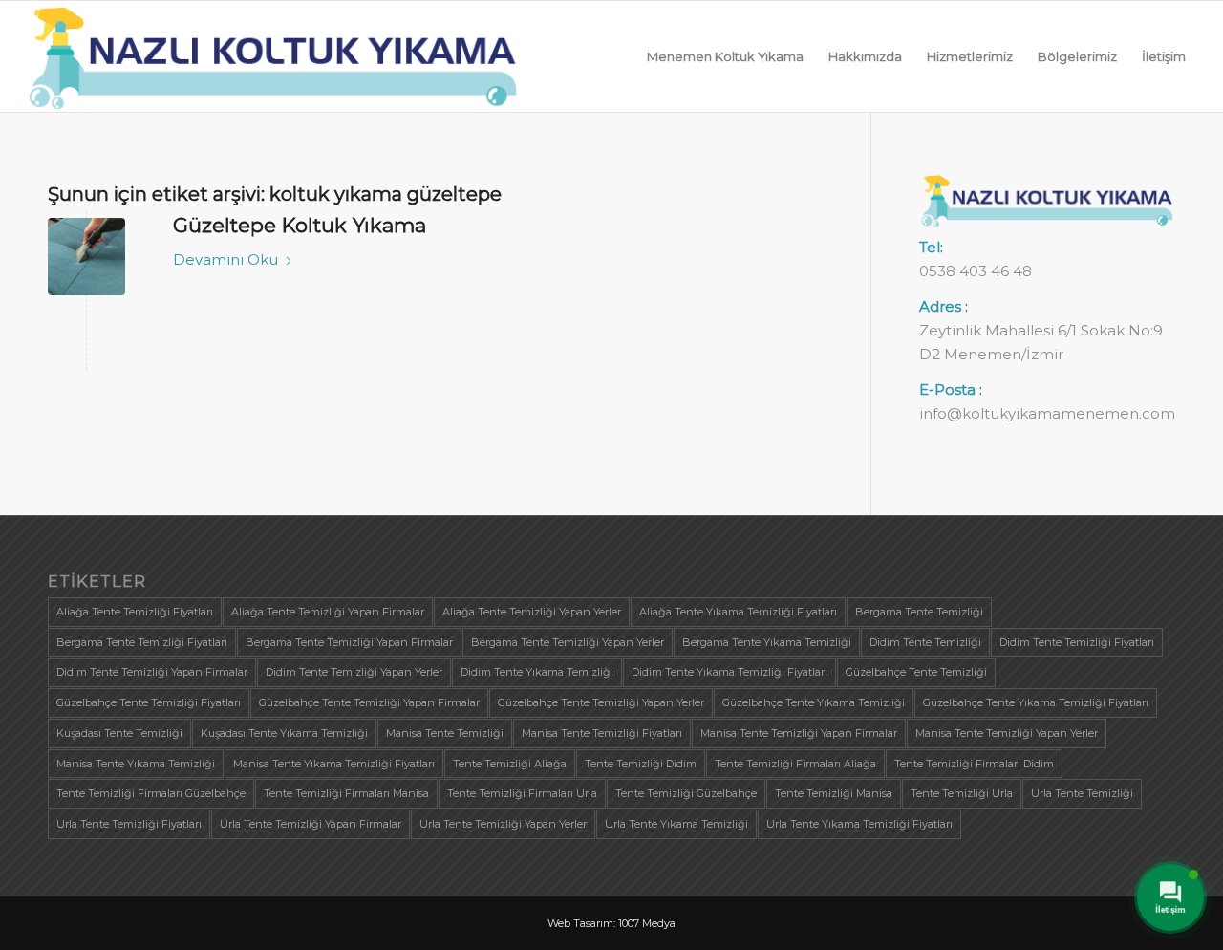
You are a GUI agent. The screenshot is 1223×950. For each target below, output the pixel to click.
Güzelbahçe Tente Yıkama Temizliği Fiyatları (1035, 702)
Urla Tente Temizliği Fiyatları (129, 824)
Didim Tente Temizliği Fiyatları (1076, 642)
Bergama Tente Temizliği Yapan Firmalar (349, 642)
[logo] (273, 56)
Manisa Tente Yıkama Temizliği (135, 763)
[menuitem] (725, 56)
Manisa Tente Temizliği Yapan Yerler (1006, 733)
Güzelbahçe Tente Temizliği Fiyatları (148, 702)
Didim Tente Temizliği (925, 642)
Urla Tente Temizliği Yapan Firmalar (310, 824)
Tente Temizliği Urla (962, 793)
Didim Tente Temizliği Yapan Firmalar (151, 672)
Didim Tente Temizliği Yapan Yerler (354, 672)
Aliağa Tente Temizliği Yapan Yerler (531, 611)
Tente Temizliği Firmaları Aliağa (795, 763)
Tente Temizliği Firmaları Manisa (346, 793)
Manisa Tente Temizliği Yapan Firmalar (798, 733)
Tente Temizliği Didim (641, 763)
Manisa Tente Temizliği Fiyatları (602, 733)
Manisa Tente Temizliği (445, 733)
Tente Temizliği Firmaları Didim (974, 763)
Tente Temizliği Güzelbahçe (686, 793)
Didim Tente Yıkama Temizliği (537, 672)
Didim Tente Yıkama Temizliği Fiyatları (729, 672)
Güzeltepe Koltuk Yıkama (299, 225)
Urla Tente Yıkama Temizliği (676, 824)
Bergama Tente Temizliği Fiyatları (141, 642)
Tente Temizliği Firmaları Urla (522, 793)
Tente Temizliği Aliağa (510, 763)
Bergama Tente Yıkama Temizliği (766, 642)
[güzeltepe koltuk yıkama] (86, 256)
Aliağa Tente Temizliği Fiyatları (134, 611)
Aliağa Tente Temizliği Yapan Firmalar (327, 611)
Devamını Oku (225, 259)
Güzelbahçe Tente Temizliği (916, 672)
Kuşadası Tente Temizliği (119, 733)
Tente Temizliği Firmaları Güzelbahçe (151, 793)
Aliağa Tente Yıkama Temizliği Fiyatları (738, 611)
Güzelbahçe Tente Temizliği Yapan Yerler (601, 702)
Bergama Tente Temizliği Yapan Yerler (567, 642)
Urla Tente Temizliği (1082, 793)
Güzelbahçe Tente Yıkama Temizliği (813, 702)
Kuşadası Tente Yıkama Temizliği (284, 733)
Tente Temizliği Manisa (833, 793)
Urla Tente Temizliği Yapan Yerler (503, 824)
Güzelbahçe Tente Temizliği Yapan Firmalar (369, 702)
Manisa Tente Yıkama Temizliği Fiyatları (334, 763)
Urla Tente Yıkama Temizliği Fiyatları (859, 824)
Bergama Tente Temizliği (919, 611)
